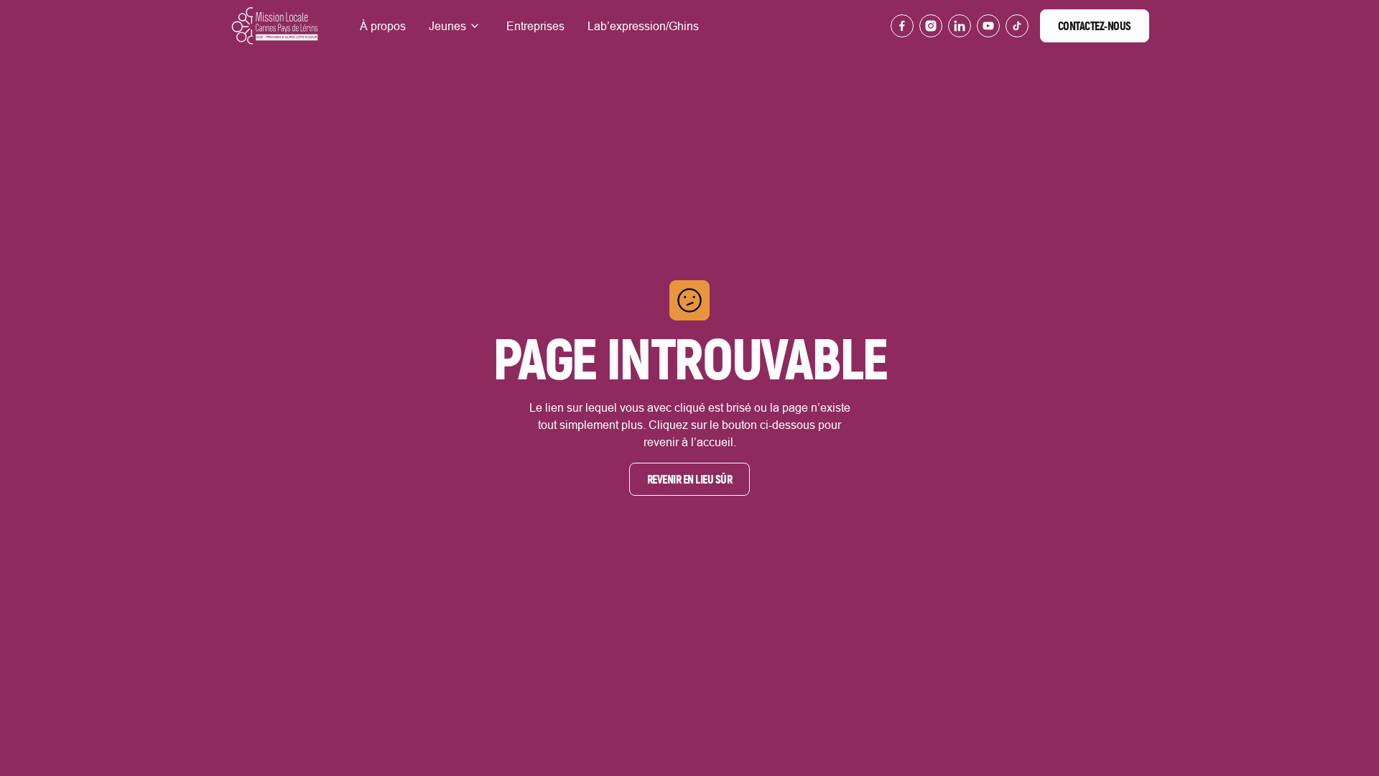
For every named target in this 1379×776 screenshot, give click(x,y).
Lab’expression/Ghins (643, 25)
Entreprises (535, 25)
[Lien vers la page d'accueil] (275, 26)
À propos (383, 25)
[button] (456, 25)
